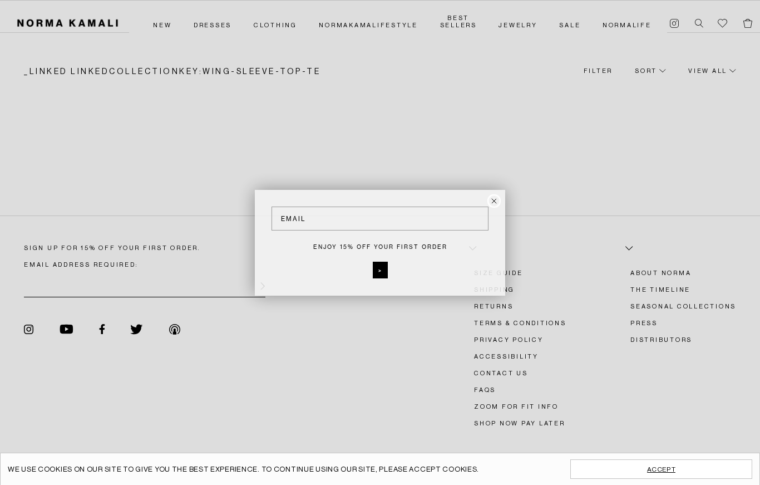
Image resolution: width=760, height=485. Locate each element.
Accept (661, 469)
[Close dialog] (494, 201)
